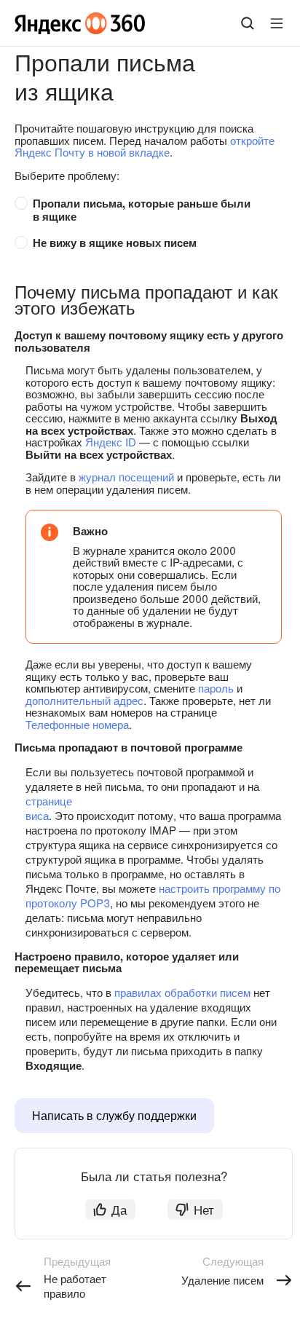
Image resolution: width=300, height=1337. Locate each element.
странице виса (48, 808)
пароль (216, 687)
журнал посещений (126, 476)
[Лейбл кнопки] (277, 23)
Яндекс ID (110, 441)
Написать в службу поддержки (114, 1115)
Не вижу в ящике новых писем (115, 242)
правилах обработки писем (182, 992)
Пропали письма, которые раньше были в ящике (143, 210)
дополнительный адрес (84, 700)
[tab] (146, 210)
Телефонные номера (77, 724)
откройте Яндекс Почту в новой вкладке (145, 146)
